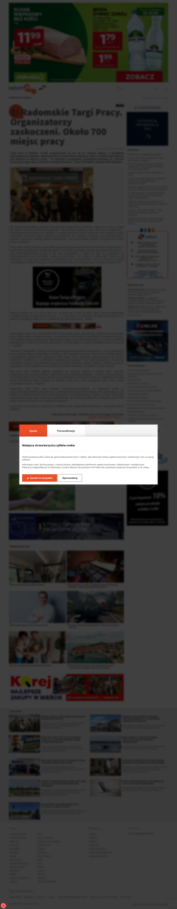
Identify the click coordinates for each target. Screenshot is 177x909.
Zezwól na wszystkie (41, 478)
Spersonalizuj (69, 478)
